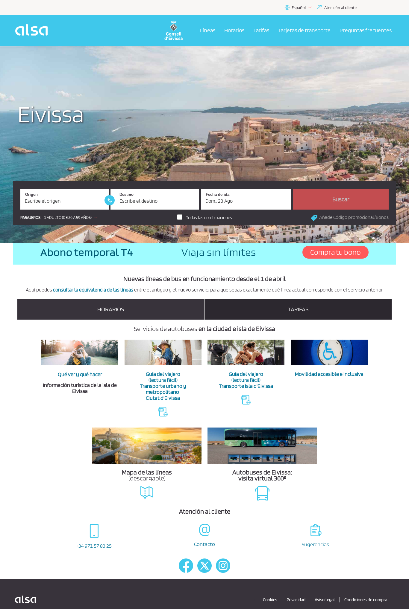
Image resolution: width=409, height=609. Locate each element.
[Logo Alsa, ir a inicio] (33, 30)
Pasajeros (30, 217)
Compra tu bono (335, 252)
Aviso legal (325, 599)
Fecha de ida (217, 194)
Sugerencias (315, 544)
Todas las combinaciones (209, 217)
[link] (109, 200)
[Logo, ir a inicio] (176, 30)
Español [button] (299, 7)
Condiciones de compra (365, 599)
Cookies (270, 599)
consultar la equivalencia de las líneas (93, 290)
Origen (31, 194)
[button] (60, 217)
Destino (126, 194)
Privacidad (296, 599)
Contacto (204, 544)
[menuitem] (207, 30)
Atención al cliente (340, 7)
